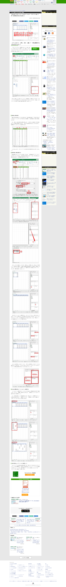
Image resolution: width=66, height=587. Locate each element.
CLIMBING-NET (31, 573)
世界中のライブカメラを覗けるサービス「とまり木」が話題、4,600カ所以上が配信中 (51, 79)
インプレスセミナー (21, 569)
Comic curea (48, 566)
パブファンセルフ (48, 570)
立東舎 (30, 569)
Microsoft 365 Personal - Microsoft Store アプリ (18, 529)
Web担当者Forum (13, 566)
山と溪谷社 (29, 570)
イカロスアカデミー (40, 570)
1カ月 (54, 12)
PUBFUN (46, 569)
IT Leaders (12, 569)
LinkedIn (37, 21)
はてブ (27, 21)
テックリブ (38, 576)
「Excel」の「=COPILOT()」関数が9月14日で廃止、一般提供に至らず (51, 170)
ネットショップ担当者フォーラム (23, 566)
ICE (45, 563)
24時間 (47, 12)
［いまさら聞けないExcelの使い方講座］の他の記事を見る (25, 525)
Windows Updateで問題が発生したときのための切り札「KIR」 (51, 193)
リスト (18, 21)
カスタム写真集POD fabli (49, 574)
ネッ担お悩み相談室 (13, 572)
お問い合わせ (19, 581)
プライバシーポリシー (36, 581)
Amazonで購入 (29, 474)
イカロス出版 (38, 563)
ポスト (15, 21)
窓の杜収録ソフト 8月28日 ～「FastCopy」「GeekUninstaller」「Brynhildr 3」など (48, 142)
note (31, 21)
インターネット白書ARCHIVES (15, 577)
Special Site (46, 26)
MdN (37, 572)
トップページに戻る (25, 557)
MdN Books (39, 573)
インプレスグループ (46, 581)
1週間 (51, 12)
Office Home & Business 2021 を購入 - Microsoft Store (19, 530)
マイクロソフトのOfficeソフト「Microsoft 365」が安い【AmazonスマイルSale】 (51, 64)
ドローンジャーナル (13, 570)
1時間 (43, 12)
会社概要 (41, 581)
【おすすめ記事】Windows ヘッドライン (50, 167)
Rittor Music (30, 563)
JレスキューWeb (40, 569)
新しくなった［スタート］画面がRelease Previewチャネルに (51, 183)
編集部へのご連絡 (30, 581)
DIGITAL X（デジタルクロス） (23, 570)
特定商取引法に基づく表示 (53, 581)
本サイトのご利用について (12, 581)
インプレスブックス (21, 574)
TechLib (39, 577)
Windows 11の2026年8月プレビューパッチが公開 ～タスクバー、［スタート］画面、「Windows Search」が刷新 (51, 103)
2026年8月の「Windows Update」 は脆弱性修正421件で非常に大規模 (51, 177)
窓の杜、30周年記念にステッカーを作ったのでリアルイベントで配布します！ (51, 95)
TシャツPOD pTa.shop (49, 573)
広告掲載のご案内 (24, 581)
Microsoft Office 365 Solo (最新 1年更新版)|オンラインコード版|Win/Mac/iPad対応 (25, 490)
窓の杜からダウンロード (35, 49)
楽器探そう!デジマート (32, 566)
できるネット (12, 576)
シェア (22, 21)
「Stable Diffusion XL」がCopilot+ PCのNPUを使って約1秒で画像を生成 (51, 41)
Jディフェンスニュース (41, 566)
